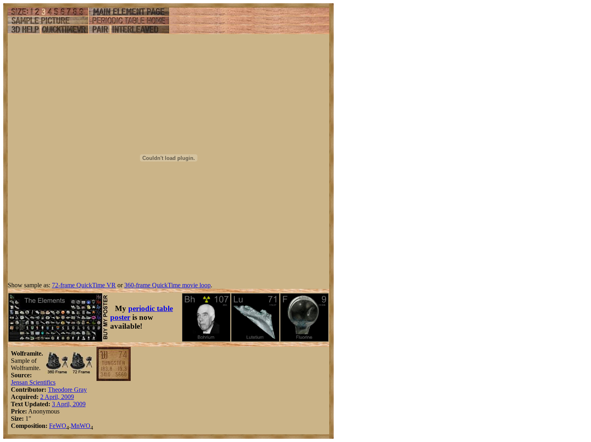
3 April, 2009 (69, 404)
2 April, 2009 (57, 396)
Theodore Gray (67, 389)
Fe (52, 425)
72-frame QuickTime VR (84, 285)
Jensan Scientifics (33, 382)
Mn (75, 425)
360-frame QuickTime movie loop (167, 285)
